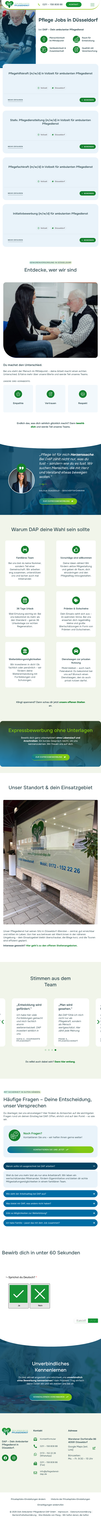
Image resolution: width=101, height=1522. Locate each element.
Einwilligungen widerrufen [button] (50, 1504)
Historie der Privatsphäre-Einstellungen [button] (70, 1499)
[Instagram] (14, 1458)
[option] (18, 1296)
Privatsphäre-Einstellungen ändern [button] (28, 1499)
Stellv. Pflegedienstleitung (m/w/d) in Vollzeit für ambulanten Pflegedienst (50, 121)
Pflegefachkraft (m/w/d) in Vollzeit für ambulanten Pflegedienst (50, 167)
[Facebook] (5, 1458)
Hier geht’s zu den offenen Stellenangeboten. (51, 945)
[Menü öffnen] (92, 5)
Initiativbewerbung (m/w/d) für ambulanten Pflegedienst (50, 213)
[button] (2, 1022)
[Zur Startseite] (17, 4)
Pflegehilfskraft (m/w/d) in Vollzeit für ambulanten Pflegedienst (50, 73)
